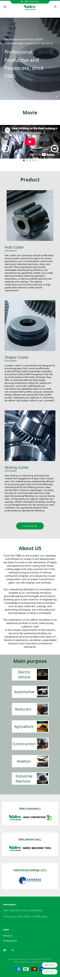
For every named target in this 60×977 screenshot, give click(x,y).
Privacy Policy (10, 940)
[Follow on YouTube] (4, 950)
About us (7, 935)
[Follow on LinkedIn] (12, 950)
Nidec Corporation (29, 808)
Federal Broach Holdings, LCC (29, 869)
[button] (24, 160)
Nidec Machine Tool (29, 839)
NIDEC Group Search (31, 1)
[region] (30, 59)
